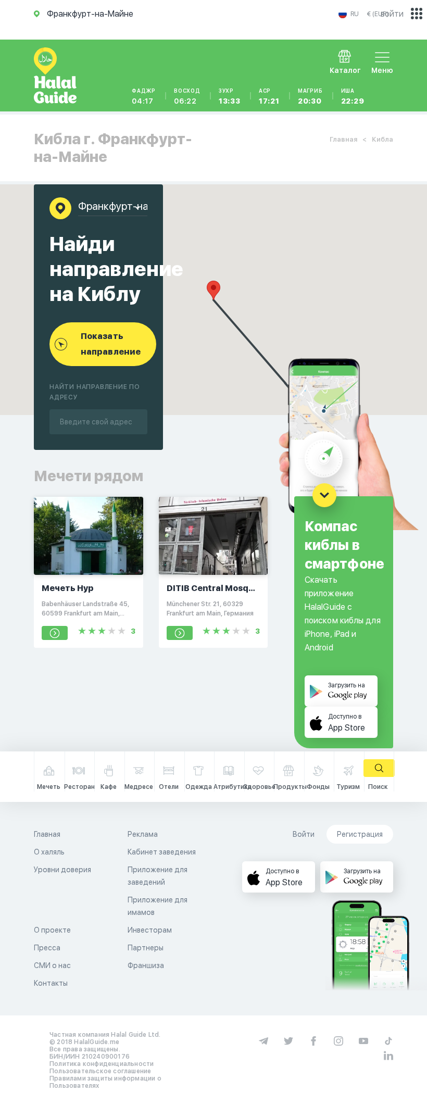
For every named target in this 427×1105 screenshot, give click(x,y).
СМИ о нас (52, 965)
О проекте (52, 930)
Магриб (310, 96)
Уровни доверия (62, 869)
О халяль (49, 852)
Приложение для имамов (157, 906)
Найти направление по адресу (94, 392)
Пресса (47, 948)
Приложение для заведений (157, 875)
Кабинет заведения (162, 852)
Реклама (143, 834)
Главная (343, 139)
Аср (269, 96)
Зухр (230, 96)
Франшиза (146, 965)
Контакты (51, 983)
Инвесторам (150, 930)
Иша (353, 96)
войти (392, 14)
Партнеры (146, 948)
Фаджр (144, 96)
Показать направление (111, 344)
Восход (187, 96)
